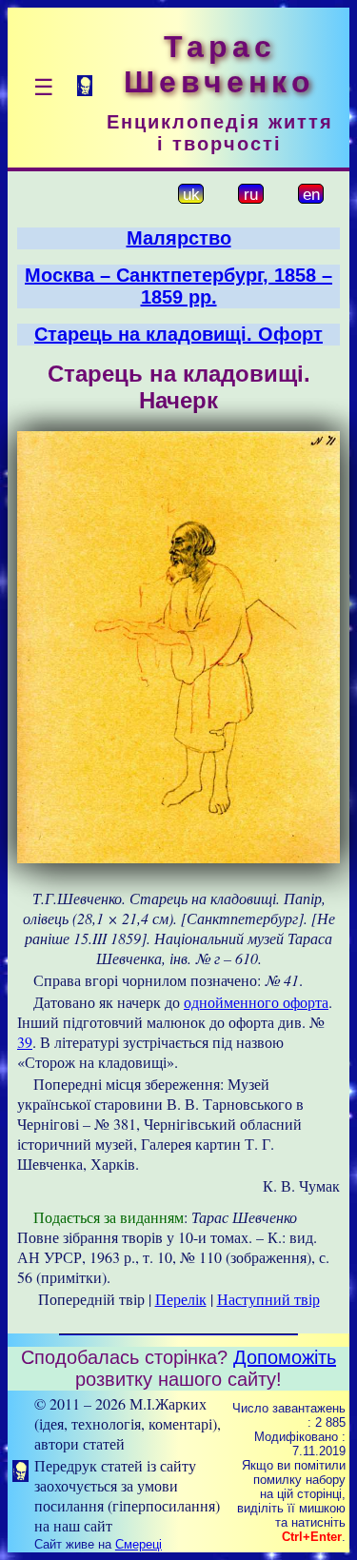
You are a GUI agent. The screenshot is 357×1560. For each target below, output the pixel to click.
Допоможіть (284, 1357)
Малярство (179, 237)
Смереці (138, 1544)
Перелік (181, 1299)
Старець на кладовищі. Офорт (178, 334)
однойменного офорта (256, 1002)
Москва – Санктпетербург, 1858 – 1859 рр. (178, 286)
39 (24, 1042)
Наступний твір (268, 1299)
